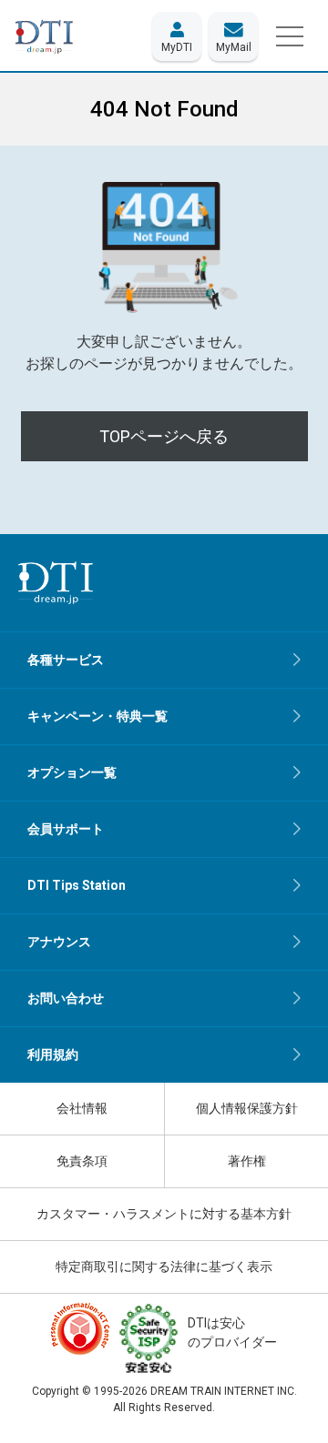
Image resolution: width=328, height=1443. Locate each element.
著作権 (247, 1161)
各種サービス (65, 659)
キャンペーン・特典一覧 (97, 716)
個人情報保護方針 (247, 1108)
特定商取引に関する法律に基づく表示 (164, 1266)
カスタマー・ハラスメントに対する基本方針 (164, 1213)
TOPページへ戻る (164, 436)
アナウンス (59, 941)
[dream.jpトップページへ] (55, 582)
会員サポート (65, 829)
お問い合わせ (65, 998)
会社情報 (82, 1108)
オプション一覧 (72, 772)
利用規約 (52, 1054)
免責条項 (82, 1161)
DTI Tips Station (76, 885)
